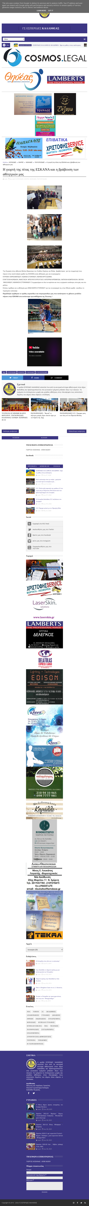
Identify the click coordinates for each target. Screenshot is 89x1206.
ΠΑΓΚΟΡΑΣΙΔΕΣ (39, 162)
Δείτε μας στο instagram (41, 541)
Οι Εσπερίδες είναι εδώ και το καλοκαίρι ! (48, 961)
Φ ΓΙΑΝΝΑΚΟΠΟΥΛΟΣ (35, 1044)
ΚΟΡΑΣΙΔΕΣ (12, 162)
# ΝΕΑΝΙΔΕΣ (30, 372)
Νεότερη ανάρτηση (10, 431)
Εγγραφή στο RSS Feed (41, 524)
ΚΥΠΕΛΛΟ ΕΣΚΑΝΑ (34, 1026)
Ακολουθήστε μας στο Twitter (43, 529)
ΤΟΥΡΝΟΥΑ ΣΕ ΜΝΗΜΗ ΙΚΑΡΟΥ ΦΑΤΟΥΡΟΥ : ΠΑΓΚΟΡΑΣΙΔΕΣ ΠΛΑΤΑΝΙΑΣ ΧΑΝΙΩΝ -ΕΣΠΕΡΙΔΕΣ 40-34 (15, 416)
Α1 (43, 1011)
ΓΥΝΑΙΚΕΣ (46, 1015)
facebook (15, 438)
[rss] (85, 1202)
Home (5, 162)
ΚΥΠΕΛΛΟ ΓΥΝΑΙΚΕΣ (46, 1022)
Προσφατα (32, 466)
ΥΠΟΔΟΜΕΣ (42, 1040)
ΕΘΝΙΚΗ (30, 1019)
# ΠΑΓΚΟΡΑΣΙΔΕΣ (41, 372)
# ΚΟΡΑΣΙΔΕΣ (11, 372)
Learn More (41, 10)
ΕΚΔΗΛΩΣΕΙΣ (41, 1019)
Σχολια (57, 466)
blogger (44, 438)
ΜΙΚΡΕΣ (20, 162)
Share (36, 378)
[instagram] (73, 1202)
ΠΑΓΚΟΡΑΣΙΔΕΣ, (42, 179)
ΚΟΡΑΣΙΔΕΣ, (20, 179)
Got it (50, 10)
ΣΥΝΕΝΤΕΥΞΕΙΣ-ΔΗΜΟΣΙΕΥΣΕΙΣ (39, 1036)
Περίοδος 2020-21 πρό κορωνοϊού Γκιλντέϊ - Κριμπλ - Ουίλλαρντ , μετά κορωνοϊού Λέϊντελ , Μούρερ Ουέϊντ (49, 1135)
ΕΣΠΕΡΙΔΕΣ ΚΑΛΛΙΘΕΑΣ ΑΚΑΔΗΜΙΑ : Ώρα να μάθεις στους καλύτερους (33, 45)
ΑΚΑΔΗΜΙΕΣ (51, 1011)
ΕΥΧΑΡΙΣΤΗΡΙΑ (54, 1019)
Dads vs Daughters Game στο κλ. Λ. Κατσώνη (49, 987)
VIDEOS (36, 1011)
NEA (67, 45)
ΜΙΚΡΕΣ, (26, 179)
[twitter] (33, 1093)
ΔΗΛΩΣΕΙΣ (56, 1015)
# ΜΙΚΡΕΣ (21, 372)
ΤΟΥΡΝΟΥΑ (31, 1040)
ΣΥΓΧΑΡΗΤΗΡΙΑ (48, 1029)
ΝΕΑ (46, 1026)
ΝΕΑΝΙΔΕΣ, (33, 179)
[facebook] (28, 1093)
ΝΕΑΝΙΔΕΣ (29, 162)
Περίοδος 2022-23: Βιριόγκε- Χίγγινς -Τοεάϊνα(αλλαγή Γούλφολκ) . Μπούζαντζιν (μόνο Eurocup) (49, 1116)
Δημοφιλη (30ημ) (44, 466)
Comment (58, 378)
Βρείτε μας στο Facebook (42, 535)
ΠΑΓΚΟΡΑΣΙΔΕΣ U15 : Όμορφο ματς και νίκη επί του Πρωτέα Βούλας (73, 414)
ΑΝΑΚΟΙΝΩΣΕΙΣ (33, 1015)
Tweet (15, 378)
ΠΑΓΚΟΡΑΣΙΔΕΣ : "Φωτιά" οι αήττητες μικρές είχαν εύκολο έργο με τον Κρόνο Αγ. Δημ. (43, 415)
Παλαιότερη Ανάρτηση (76, 431)
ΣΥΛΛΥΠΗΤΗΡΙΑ (33, 1033)
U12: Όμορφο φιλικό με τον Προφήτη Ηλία (48, 508)
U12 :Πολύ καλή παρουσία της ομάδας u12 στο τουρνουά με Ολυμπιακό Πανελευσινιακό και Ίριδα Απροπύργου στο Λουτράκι (49, 490)
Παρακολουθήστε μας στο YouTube (42, 547)
